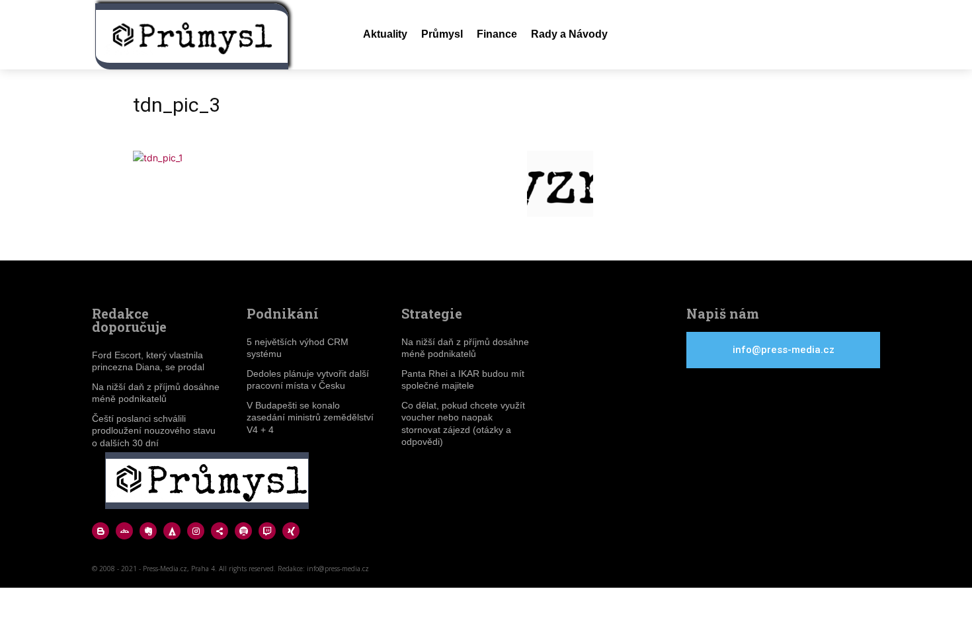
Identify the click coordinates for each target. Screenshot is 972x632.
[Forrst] (172, 530)
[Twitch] (267, 530)
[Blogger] (100, 530)
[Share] (219, 530)
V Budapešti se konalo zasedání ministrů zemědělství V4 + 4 (310, 417)
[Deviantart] (124, 530)
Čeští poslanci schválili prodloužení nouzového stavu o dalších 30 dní (154, 430)
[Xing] (291, 530)
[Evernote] (148, 530)
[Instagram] (195, 530)
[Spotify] (243, 530)
